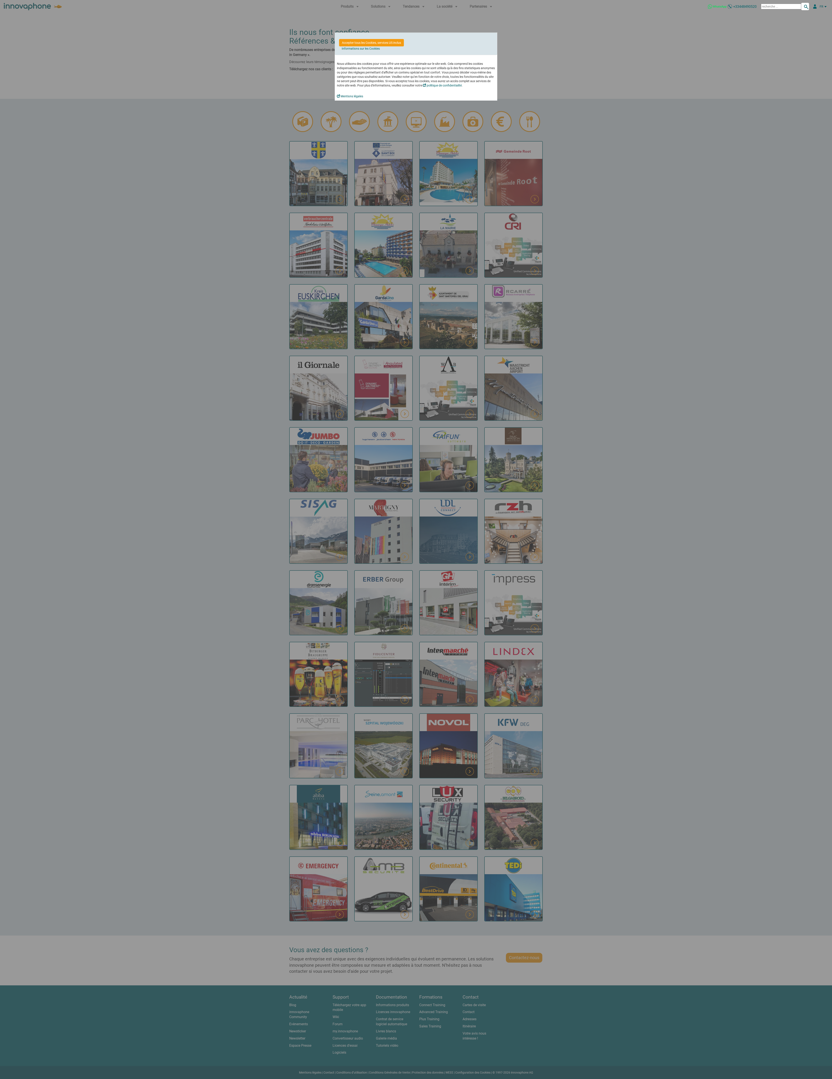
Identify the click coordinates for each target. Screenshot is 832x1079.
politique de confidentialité (444, 85)
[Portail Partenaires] (814, 6)
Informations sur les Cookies (361, 48)
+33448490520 (745, 7)
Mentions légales (351, 96)
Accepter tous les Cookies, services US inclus (371, 42)
